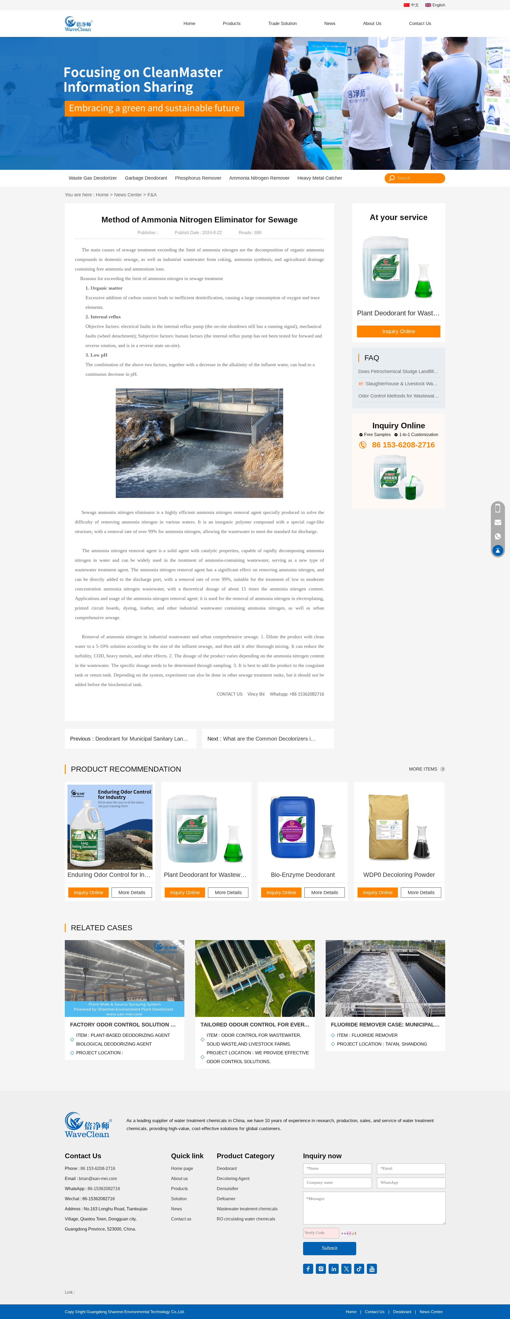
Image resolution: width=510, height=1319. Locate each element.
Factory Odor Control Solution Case (124, 1025)
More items (423, 769)
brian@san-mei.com (98, 1178)
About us (179, 1178)
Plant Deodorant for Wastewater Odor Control (206, 874)
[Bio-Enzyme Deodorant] (302, 827)
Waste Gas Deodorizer (93, 178)
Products (232, 23)
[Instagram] (321, 1269)
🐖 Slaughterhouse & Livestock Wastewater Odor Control (398, 370)
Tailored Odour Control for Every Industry (255, 1025)
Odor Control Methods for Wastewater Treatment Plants (398, 382)
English (438, 5)
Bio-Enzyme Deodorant (303, 874)
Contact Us (420, 23)
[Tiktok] (359, 1269)
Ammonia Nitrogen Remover (259, 178)
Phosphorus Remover (198, 178)
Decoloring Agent (233, 1178)
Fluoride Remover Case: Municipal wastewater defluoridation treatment (385, 1025)
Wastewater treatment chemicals (247, 1209)
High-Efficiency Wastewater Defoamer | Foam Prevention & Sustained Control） (398, 394)
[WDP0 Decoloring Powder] (399, 827)
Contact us (181, 1219)
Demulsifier (227, 1188)
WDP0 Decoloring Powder (399, 874)
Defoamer (226, 1199)
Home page (182, 1168)
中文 (415, 5)
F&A (152, 194)
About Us (372, 23)
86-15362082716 (104, 1188)
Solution (179, 1199)
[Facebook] (308, 1269)
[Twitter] (346, 1269)
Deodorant (227, 1168)
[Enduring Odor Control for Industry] (109, 827)
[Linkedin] (334, 1269)
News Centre (431, 1311)
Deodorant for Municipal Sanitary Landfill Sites (142, 739)
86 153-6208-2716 (97, 1168)
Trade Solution (282, 23)
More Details (131, 892)
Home (189, 23)
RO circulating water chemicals (246, 1219)
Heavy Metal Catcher (320, 178)
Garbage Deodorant (146, 178)
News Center (128, 194)
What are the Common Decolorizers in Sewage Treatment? (270, 739)
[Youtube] (372, 1269)
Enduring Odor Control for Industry (109, 874)
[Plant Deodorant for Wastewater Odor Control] (206, 827)
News (329, 23)
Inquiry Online (398, 331)
